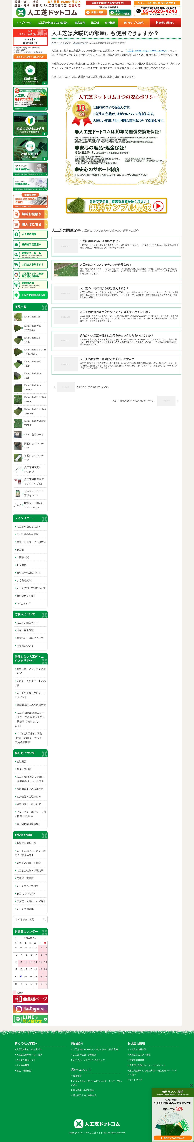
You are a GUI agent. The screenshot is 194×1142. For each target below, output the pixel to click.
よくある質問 (24, 580)
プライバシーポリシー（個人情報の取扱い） (30, 814)
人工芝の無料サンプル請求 (29, 1055)
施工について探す (26, 893)
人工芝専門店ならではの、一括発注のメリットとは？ (30, 779)
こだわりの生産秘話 (27, 534)
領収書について (25, 645)
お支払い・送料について (30, 638)
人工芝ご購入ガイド (27, 622)
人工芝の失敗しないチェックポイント (30, 695)
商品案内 (21, 565)
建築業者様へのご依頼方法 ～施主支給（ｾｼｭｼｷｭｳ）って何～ (153, 1073)
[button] (44, 919)
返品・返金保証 (25, 630)
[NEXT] (45, 938)
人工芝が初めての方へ (29, 526)
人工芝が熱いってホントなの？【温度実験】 (30, 853)
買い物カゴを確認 (26, 596)
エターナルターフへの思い (31, 542)
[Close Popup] (191, 1085)
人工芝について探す (27, 886)
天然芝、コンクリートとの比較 (30, 683)
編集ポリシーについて (29, 804)
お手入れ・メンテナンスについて (30, 671)
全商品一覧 (23, 557)
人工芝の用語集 (25, 909)
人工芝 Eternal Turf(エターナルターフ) (147, 50)
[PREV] (16, 938)
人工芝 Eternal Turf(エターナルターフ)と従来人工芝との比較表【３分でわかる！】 (30, 719)
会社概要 (21, 761)
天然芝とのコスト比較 (29, 863)
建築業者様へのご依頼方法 (31, 705)
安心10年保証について (29, 572)
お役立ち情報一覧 (26, 843)
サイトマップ (135, 1080)
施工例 (20, 549)
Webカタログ (24, 603)
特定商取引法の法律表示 (30, 789)
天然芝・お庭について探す (31, 901)
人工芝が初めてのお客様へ (29, 1049)
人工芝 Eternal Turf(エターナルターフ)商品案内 (95, 1049)
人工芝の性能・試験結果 (30, 870)
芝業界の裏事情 (25, 878)
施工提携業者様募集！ (29, 824)
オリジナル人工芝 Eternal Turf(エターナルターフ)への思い (96, 1083)
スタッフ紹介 (24, 769)
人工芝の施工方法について (31, 588)
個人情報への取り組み (29, 796)
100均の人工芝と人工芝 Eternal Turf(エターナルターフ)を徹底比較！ (29, 738)
